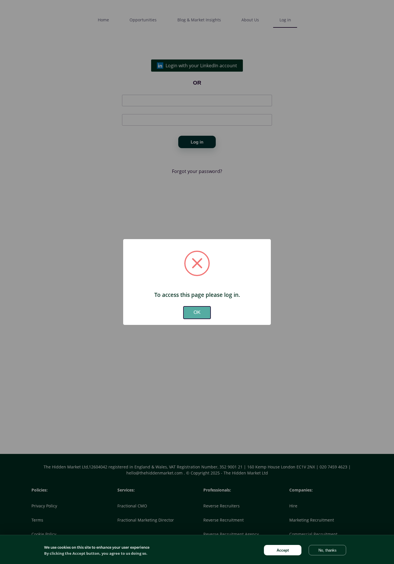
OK (197, 312)
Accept (283, 550)
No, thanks (327, 550)
